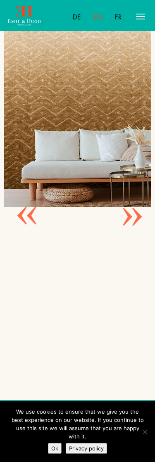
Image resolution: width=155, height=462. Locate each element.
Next (126, 206)
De (77, 17)
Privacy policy (86, 448)
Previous (21, 206)
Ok (54, 448)
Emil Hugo (39, 16)
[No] (145, 432)
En (98, 17)
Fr (118, 17)
